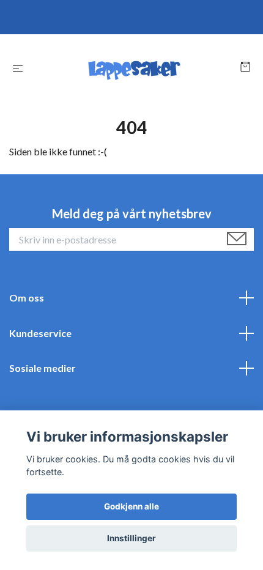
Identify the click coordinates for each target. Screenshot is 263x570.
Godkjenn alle (131, 506)
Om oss (26, 297)
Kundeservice (40, 333)
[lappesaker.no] (133, 68)
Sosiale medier (42, 368)
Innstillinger (131, 538)
